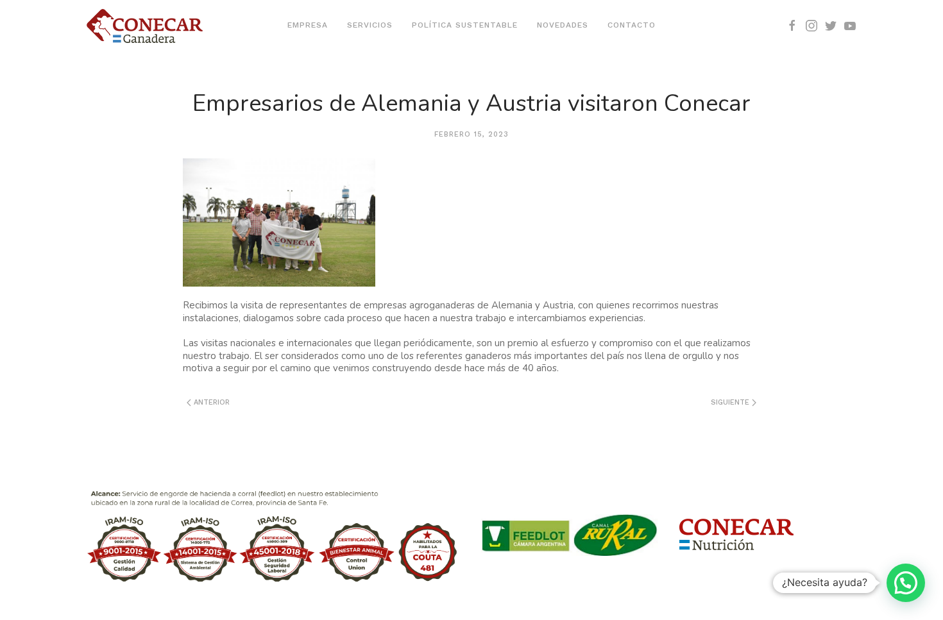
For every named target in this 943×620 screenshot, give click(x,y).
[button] (906, 583)
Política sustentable (465, 25)
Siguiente (731, 402)
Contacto (631, 25)
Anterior (210, 402)
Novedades (562, 25)
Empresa (307, 25)
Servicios (370, 25)
